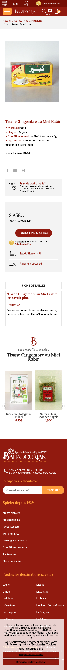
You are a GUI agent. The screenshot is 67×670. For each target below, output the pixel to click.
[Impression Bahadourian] (23, 170)
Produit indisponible (33, 232)
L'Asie (6, 584)
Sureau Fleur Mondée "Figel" (48, 416)
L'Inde (6, 591)
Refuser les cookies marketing (30, 662)
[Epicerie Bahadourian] (25, 11)
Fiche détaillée (33, 285)
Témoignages (11, 533)
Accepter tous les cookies (31, 654)
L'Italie (40, 584)
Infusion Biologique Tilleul (18, 416)
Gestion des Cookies (43, 644)
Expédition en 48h (30, 253)
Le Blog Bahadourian (15, 540)
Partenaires (10, 554)
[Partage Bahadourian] (15, 170)
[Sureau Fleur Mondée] (48, 390)
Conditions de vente (15, 547)
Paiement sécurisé (31, 263)
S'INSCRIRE (53, 489)
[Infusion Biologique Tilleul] (18, 390)
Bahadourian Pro (51, 3)
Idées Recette (11, 526)
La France (42, 598)
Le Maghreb (43, 612)
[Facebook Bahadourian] (7, 170)
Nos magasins (11, 519)
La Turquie (9, 612)
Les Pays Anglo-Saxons (50, 605)
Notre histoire (11, 512)
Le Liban (8, 598)
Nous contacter (12, 561)
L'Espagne (42, 591)
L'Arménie (9, 605)
